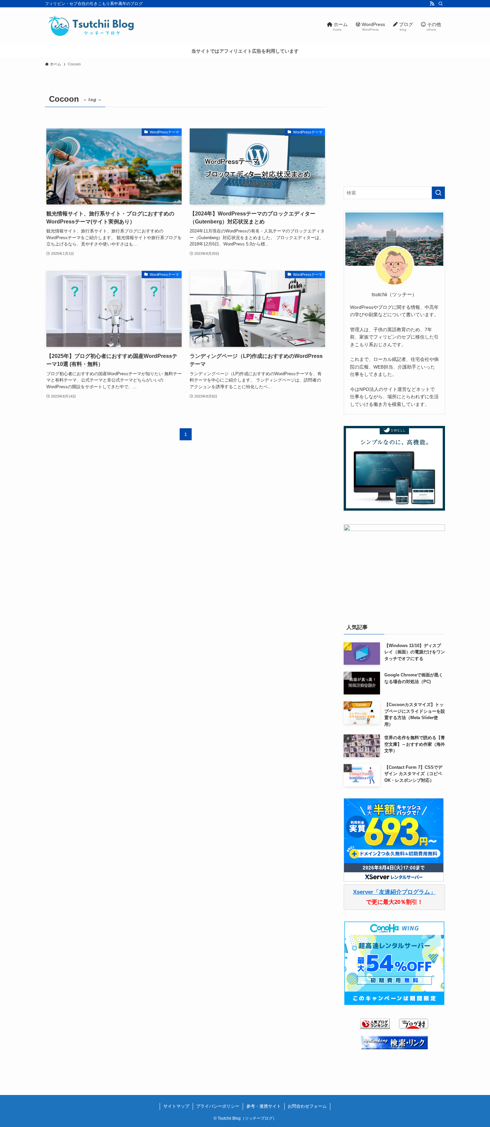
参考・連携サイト (263, 1106)
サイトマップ (176, 1106)
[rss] (432, 3)
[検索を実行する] (438, 192)
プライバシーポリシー (217, 1106)
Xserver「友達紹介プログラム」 (394, 892)
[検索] (440, 3)
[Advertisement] (394, 133)
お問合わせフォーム (307, 1106)
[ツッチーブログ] (91, 26)
